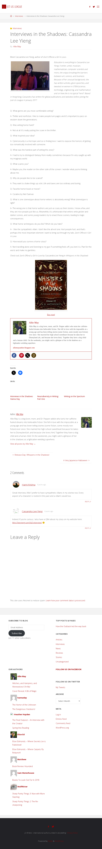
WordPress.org (62, 727)
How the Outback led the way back (71, 626)
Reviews (59, 653)
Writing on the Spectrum (74, 396)
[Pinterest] (21, 355)
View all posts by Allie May (23, 444)
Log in (58, 714)
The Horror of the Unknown (24, 704)
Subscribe (17, 633)
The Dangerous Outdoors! (23, 709)
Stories (59, 657)
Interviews (19, 16)
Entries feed (61, 719)
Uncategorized (62, 661)
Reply (88, 501)
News (58, 648)
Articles (59, 639)
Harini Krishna (28, 484)
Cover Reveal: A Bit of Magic (24, 691)
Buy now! (51, 314)
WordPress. (59, 841)
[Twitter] (94, 6)
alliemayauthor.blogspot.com (24, 348)
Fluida (50, 841)
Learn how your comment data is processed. (65, 600)
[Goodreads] (33, 355)
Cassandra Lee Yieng (32, 511)
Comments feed (63, 723)
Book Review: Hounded (22, 766)
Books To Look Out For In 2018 (25, 780)
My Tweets (60, 687)
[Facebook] (90, 6)
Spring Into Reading (20, 728)
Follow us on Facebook (68, 669)
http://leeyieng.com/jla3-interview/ (27, 522)
